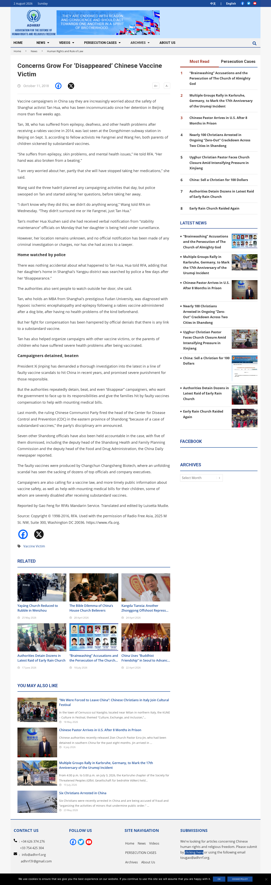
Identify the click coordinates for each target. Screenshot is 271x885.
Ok (219, 879)
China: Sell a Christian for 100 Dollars (218, 180)
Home (17, 51)
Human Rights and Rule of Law (65, 51)
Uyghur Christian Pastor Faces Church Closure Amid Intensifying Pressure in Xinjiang (219, 162)
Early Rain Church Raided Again (214, 208)
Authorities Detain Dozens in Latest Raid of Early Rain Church (41, 658)
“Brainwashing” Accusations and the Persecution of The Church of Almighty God (93, 658)
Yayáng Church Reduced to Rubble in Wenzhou (37, 608)
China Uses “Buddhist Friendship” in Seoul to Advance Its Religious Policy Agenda (145, 658)
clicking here (194, 852)
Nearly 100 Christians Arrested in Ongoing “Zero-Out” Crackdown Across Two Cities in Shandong (219, 140)
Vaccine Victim (34, 546)
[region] (108, 22)
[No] (266, 879)
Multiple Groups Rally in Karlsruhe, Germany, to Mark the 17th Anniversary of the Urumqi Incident (106, 765)
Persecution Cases (238, 61)
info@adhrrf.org (34, 854)
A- (167, 86)
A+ (156, 86)
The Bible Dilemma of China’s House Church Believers (91, 608)
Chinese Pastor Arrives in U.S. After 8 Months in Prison (100, 730)
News (34, 51)
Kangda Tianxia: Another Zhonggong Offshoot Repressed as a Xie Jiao (145, 608)
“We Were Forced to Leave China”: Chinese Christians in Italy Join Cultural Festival (114, 702)
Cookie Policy (240, 879)
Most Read (199, 61)
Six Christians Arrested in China (82, 793)
